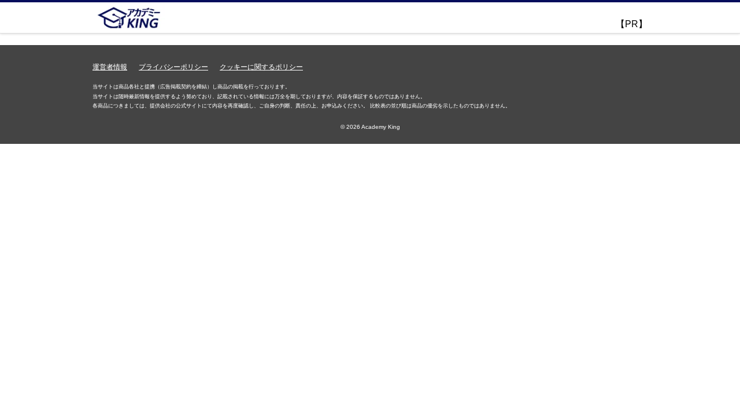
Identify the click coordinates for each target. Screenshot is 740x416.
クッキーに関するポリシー (261, 67)
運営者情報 (109, 67)
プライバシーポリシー (173, 67)
